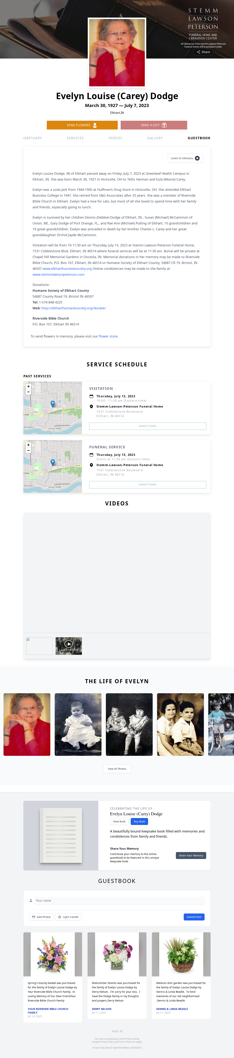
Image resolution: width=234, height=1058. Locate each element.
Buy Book (139, 821)
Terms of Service (126, 1041)
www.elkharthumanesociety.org (68, 268)
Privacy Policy (107, 1041)
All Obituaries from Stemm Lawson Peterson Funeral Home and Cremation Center (203, 45)
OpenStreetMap (121, 1047)
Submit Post (194, 917)
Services (75, 138)
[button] (52, 404)
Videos (115, 138)
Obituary (32, 138)
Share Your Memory (191, 855)
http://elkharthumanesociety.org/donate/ (73, 308)
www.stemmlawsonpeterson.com (58, 274)
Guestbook (199, 138)
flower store (108, 336)
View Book (119, 821)
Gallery (155, 138)
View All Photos (117, 768)
